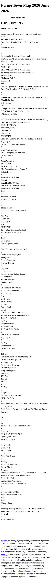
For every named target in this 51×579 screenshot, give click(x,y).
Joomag (4, 541)
